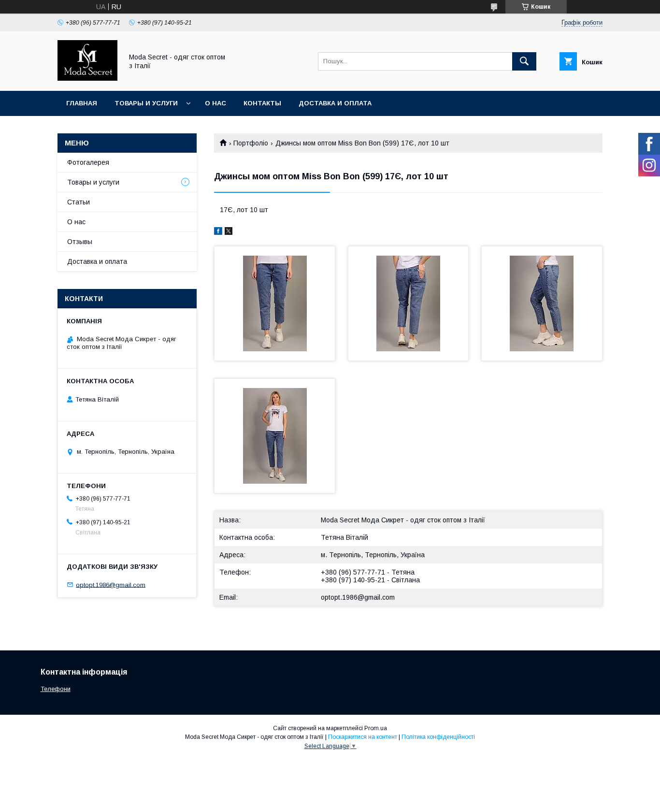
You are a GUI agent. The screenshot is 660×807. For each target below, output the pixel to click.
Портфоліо (250, 143)
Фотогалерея (88, 162)
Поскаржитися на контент (362, 737)
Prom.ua (375, 728)
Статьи (78, 202)
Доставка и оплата (335, 103)
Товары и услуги (146, 103)
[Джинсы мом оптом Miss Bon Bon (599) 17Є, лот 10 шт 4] (274, 436)
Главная (81, 103)
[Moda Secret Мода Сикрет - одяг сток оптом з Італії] (87, 78)
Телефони (56, 688)
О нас (215, 103)
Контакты (262, 103)
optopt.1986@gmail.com (358, 597)
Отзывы (79, 241)
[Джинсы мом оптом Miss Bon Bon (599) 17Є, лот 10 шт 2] (408, 303)
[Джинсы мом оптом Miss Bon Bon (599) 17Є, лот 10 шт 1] (274, 303)
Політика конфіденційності (438, 737)
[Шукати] (524, 61)
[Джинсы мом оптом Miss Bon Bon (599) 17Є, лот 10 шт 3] (541, 303)
